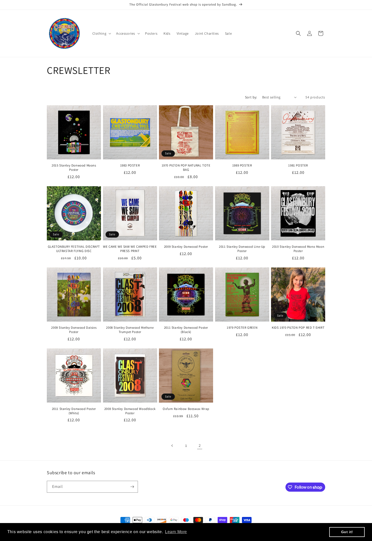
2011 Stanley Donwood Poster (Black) (186, 330)
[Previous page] (172, 445)
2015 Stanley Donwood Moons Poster (74, 167)
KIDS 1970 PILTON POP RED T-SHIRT (298, 328)
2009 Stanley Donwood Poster (186, 247)
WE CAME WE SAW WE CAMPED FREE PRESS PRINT (130, 249)
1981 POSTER (298, 165)
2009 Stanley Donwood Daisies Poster (73, 330)
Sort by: (251, 97)
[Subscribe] (132, 487)
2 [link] (200, 445)
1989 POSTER (242, 165)
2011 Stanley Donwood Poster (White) (74, 411)
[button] (101, 33)
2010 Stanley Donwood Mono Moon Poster (298, 249)
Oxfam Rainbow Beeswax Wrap (186, 409)
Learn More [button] (176, 532)
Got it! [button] (347, 532)
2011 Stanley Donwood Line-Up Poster (242, 249)
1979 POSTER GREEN (242, 328)
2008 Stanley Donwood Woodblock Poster (130, 411)
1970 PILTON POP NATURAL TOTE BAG (186, 167)
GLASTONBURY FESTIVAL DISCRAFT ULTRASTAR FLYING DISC (74, 249)
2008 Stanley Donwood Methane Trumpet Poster (130, 330)
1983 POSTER (130, 165)
